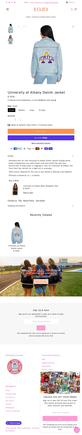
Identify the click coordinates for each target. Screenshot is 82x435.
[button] (77, 430)
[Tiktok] (15, 2)
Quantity (11, 116)
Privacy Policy (48, 370)
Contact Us (10, 397)
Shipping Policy (48, 363)
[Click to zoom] (73, 27)
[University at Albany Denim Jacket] (17, 232)
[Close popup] (77, 373)
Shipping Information (16, 206)
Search (8, 404)
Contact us (12, 200)
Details (11, 156)
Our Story (10, 401)
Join (41, 328)
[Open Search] (72, 9)
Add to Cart (41, 131)
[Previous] (26, 2)
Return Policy (28, 200)
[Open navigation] (7, 9)
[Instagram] (9, 2)
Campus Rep (11, 394)
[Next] (56, 2)
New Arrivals (41, 282)
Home (28, 17)
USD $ (71, 2)
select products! (30, 3)
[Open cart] (75, 9)
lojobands (26, 428)
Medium (21, 110)
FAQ (20, 200)
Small (11, 110)
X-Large (42, 110)
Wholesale (10, 408)
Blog (7, 390)
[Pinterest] (12, 2)
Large (32, 110)
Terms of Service (13, 411)
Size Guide (40, 200)
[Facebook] (7, 2)
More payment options (41, 143)
